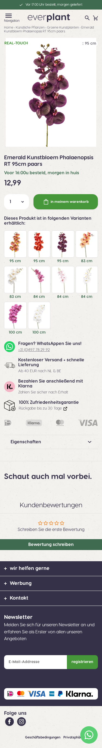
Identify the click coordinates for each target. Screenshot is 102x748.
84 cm (39, 297)
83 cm (86, 261)
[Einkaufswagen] (95, 18)
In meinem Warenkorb (70, 201)
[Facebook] (10, 721)
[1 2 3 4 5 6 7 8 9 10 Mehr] (16, 201)
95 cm (15, 261)
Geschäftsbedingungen (43, 737)
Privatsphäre (73, 737)
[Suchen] (87, 18)
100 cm (15, 332)
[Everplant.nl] (49, 17)
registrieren (82, 662)
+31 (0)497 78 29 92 (34, 350)
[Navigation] (8, 16)
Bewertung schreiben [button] (51, 544)
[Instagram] (21, 721)
